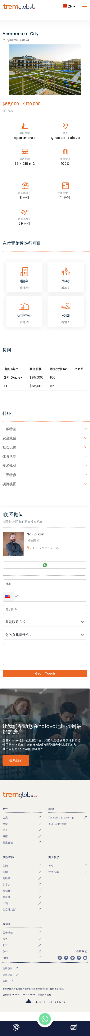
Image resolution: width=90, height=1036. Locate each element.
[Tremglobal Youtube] (85, 958)
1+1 (6, 386)
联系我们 (16, 760)
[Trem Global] (45, 795)
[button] (8, 596)
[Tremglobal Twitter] (72, 958)
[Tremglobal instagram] (79, 958)
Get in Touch (45, 673)
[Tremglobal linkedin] (60, 958)
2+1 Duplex (13, 377)
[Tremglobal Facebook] (66, 958)
